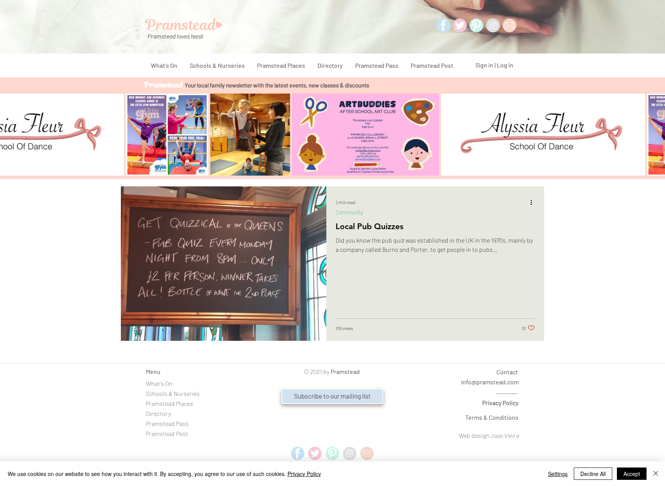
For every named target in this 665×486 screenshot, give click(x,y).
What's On (159, 383)
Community (349, 212)
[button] (332, 396)
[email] (367, 453)
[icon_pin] (476, 25)
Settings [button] (558, 474)
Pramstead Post (167, 433)
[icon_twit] (460, 25)
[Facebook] (443, 25)
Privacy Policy (500, 402)
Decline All (593, 474)
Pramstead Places (169, 403)
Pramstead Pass (167, 423)
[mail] (509, 25)
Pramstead (345, 371)
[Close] (655, 474)
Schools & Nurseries (173, 393)
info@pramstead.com (490, 381)
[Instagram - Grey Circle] (493, 25)
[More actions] (533, 202)
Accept (631, 474)
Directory (158, 413)
